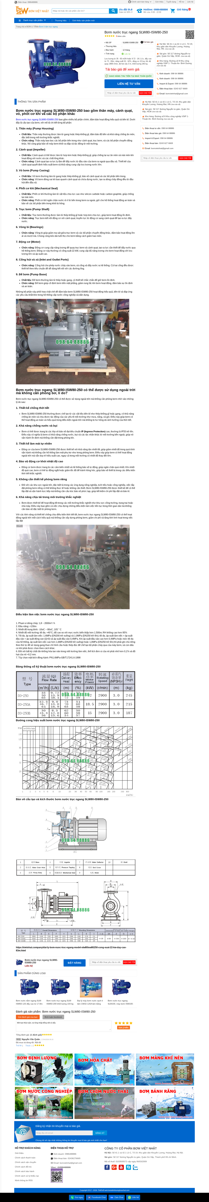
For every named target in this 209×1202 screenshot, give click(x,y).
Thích (28, 1045)
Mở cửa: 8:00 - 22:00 (155, 10)
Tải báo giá (148, 42)
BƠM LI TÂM (32, 27)
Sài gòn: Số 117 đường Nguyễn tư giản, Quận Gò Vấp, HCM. (173, 54)
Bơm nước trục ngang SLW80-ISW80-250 (37, 119)
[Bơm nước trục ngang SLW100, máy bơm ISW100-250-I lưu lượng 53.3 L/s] (121, 997)
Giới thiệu (159, 2)
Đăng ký (100, 1133)
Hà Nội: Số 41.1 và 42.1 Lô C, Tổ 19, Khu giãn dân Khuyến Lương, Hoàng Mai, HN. (175, 46)
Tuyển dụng (171, 2)
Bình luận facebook (53, 1017)
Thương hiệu (61, 20)
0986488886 (70, 1154)
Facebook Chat (98, 1197)
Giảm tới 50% (125, 10)
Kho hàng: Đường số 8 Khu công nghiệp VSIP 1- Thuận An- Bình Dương (174, 63)
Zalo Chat (118, 1197)
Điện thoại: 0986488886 (28, 2)
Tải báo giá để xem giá (122, 69)
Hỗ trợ (181, 2)
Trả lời (19, 1045)
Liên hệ (190, 2)
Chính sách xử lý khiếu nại (27, 1176)
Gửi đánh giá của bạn (28, 1017)
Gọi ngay (78, 1197)
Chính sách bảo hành (24, 1171)
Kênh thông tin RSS (24, 1180)
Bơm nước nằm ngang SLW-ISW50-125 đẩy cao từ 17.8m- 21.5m (29, 1004)
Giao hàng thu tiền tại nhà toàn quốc (130, 76)
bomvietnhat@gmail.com (177, 93)
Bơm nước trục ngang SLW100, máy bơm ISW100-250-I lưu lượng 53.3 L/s (120, 1004)
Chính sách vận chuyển (25, 1162)
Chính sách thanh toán (25, 1157)
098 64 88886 (177, 73)
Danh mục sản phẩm (33, 20)
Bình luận (120, 36)
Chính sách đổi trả (23, 1167)
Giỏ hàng (182, 9)
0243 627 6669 (180, 88)
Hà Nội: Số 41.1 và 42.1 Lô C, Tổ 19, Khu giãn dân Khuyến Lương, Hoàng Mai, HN (166, 103)
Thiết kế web (103, 1190)
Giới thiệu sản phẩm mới (83, 20)
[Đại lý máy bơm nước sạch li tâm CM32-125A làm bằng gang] (91, 997)
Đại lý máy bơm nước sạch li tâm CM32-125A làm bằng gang (90, 1004)
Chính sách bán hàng (140, 2)
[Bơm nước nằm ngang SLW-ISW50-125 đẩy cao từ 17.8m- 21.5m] (30, 997)
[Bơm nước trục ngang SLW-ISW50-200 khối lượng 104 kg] (60, 997)
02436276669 (74, 1158)
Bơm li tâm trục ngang (48, 27)
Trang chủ (20, 27)
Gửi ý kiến (124, 1027)
